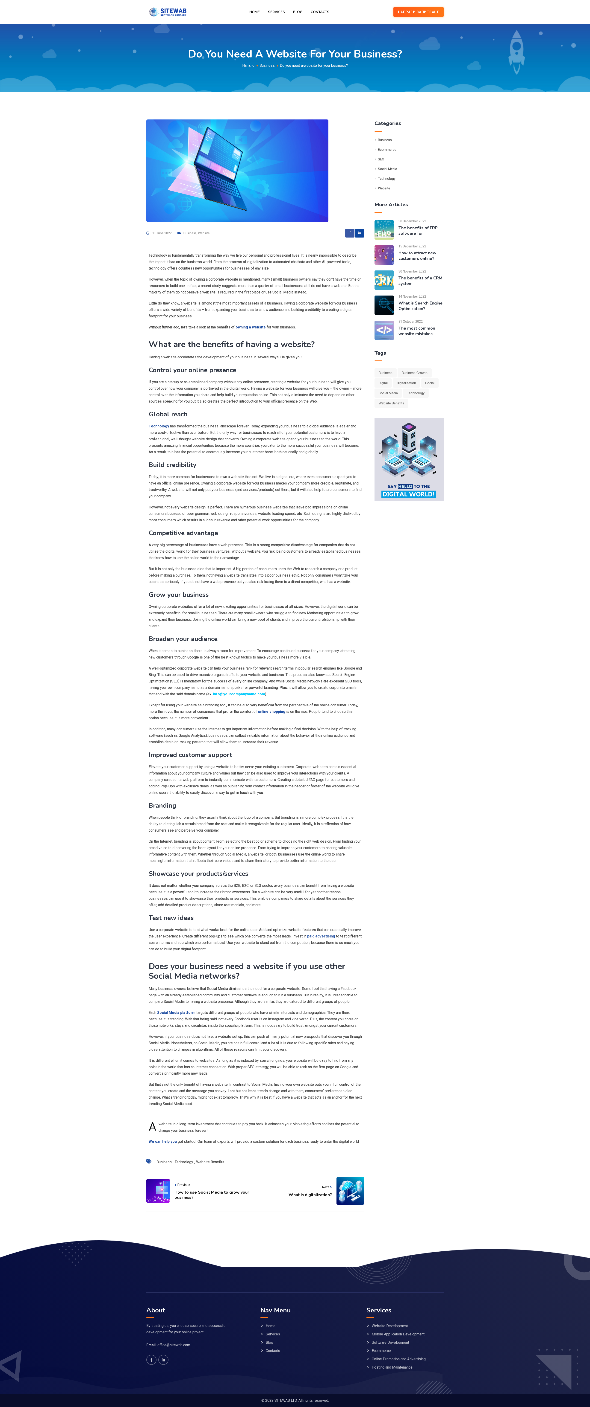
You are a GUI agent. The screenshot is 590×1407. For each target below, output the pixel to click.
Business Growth (415, 373)
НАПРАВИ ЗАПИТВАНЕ (418, 12)
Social (429, 383)
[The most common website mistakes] (384, 330)
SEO (381, 159)
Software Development (390, 1342)
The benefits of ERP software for (418, 230)
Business (190, 233)
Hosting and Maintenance (392, 1367)
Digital (383, 383)
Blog (297, 12)
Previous (183, 1185)
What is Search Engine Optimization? (420, 305)
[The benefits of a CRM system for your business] (384, 280)
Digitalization (406, 383)
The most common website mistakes (416, 331)
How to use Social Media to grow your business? (211, 1194)
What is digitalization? (310, 1195)
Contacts (320, 12)
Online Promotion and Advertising (399, 1359)
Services (276, 12)
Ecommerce (387, 150)
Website (204, 233)
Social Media (387, 169)
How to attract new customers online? (417, 255)
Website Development (390, 1326)
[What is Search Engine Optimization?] (384, 305)
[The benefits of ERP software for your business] (384, 229)
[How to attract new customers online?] (384, 254)
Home (254, 12)
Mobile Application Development (398, 1334)
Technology (184, 1162)
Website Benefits (210, 1162)
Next (325, 1187)
